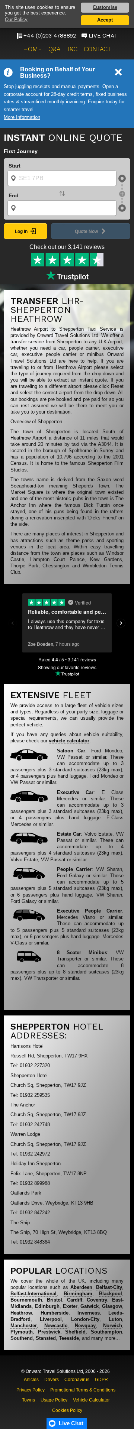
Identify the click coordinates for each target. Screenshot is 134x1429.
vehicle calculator (69, 740)
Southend (21, 1338)
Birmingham (78, 1293)
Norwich (112, 1325)
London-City (85, 1319)
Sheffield (75, 1332)
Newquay (85, 1325)
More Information (22, 117)
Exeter (70, 1306)
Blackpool (110, 1293)
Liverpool (51, 1319)
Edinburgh (47, 1306)
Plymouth (21, 1332)
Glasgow (112, 1306)
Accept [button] (105, 20)
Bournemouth (26, 1300)
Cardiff (74, 1300)
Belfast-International (33, 1293)
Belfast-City (109, 1287)
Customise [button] (105, 7)
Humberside (54, 1313)
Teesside (69, 1338)
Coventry (97, 1300)
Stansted (46, 1338)
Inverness (88, 1313)
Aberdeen (81, 1287)
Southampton (106, 1332)
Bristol (54, 1300)
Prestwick (49, 1332)
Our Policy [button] (16, 19)
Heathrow (21, 1313)
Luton (115, 1319)
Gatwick (89, 1306)
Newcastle (55, 1325)
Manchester (23, 1325)
